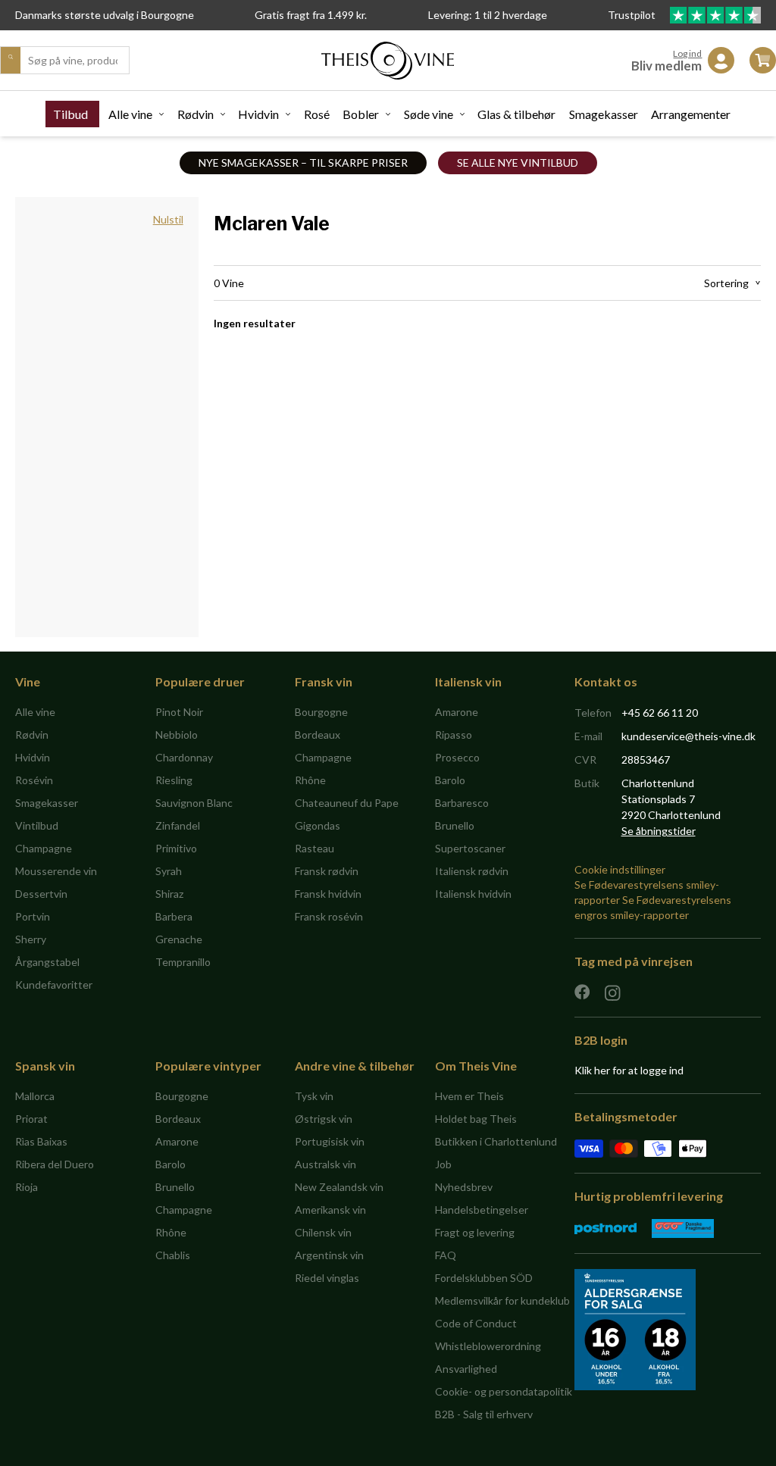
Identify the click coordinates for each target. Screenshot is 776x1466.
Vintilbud (36, 825)
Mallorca (35, 1095)
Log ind (687, 53)
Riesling (173, 780)
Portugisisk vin (330, 1141)
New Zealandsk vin (339, 1186)
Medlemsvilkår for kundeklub (502, 1300)
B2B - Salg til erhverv (484, 1414)
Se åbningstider (658, 830)
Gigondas (317, 825)
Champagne (43, 848)
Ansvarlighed (466, 1368)
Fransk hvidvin (328, 893)
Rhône (310, 780)
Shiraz (169, 893)
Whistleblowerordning (488, 1345)
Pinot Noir (179, 711)
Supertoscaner (470, 848)
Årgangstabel (47, 961)
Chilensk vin (323, 1232)
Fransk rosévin (329, 916)
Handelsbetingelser (481, 1209)
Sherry (30, 939)
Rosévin (34, 780)
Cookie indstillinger (619, 869)
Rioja (26, 1186)
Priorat (31, 1118)
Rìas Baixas (41, 1141)
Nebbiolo (176, 734)
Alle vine (130, 114)
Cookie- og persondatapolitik (503, 1391)
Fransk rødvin (326, 870)
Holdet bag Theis (476, 1118)
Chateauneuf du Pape (347, 802)
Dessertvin (41, 893)
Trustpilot (633, 14)
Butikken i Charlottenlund (496, 1141)
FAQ (445, 1255)
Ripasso (453, 734)
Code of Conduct (476, 1323)
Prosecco (457, 757)
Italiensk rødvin (471, 870)
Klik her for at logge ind (629, 1070)
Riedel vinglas (327, 1277)
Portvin (32, 916)
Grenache (178, 939)
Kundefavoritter (53, 984)
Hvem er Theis (469, 1095)
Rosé (317, 114)
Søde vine (428, 114)
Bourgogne (321, 711)
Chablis (172, 1255)
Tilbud (70, 114)
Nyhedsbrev (464, 1186)
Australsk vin (325, 1164)
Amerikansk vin (330, 1209)
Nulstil (168, 219)
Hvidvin (258, 114)
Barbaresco (462, 802)
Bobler (361, 114)
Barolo (450, 780)
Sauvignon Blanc (194, 802)
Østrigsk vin (323, 1118)
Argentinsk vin (329, 1255)
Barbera (173, 916)
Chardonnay (184, 757)
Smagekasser (603, 114)
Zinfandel (177, 825)
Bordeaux (317, 734)
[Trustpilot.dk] (715, 15)
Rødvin (195, 114)
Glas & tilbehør (516, 114)
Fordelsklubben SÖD (484, 1277)
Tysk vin (314, 1095)
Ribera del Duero (54, 1164)
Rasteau (314, 848)
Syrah (168, 870)
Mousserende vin (56, 870)
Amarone (456, 711)
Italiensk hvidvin (473, 893)
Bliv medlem (666, 65)
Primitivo (176, 848)
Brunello (454, 825)
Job (443, 1164)
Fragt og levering (475, 1232)
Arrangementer (691, 114)
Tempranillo (183, 961)
